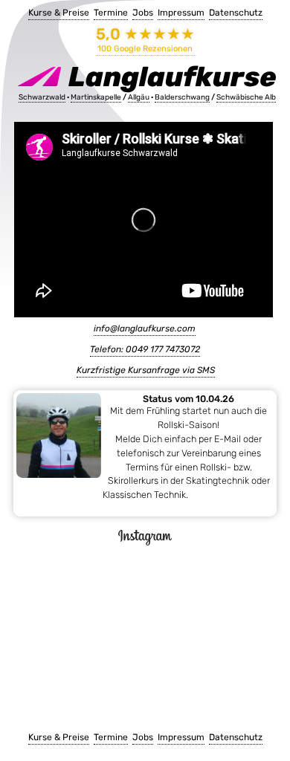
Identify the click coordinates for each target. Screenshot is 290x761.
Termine (111, 12)
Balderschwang (182, 97)
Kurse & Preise (58, 12)
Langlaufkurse (169, 76)
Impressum (181, 12)
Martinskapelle (96, 97)
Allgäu (138, 97)
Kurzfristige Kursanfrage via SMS (146, 370)
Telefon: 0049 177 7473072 (145, 349)
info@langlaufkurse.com (145, 328)
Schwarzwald (42, 97)
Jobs (142, 12)
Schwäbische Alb (246, 97)
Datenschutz (235, 12)
